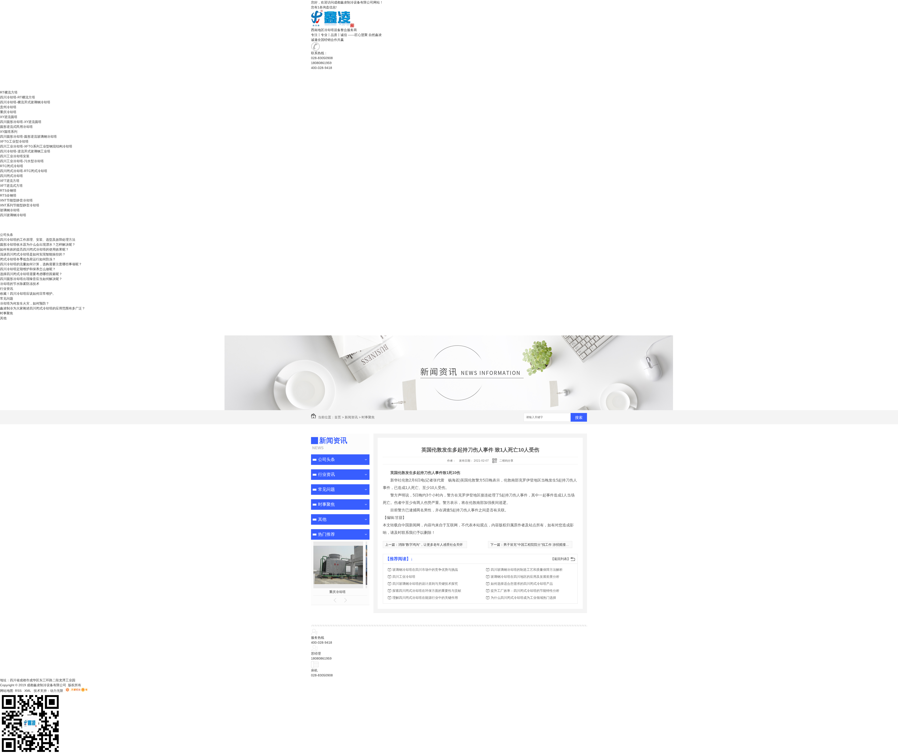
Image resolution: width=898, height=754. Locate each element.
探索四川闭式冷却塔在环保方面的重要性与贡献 (426, 590)
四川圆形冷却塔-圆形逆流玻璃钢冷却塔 (28, 136)
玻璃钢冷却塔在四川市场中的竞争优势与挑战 (425, 569)
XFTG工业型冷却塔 (14, 141)
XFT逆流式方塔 (11, 185)
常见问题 (6, 298)
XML (28, 691)
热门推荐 (326, 534)
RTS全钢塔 (8, 190)
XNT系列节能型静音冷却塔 (19, 205)
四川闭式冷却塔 (11, 176)
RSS (18, 691)
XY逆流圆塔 (8, 82)
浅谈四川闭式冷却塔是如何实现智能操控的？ (32, 254)
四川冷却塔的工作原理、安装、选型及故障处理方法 (37, 239)
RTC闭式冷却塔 (11, 166)
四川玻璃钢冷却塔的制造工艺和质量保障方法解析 (527, 569)
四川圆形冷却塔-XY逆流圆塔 (20, 122)
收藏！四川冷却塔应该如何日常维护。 (28, 293)
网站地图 (6, 691)
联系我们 (6, 333)
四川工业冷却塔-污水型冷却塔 (22, 161)
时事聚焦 (6, 313)
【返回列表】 (560, 559)
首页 (337, 417)
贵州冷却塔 (8, 107)
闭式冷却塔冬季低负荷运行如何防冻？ (28, 259)
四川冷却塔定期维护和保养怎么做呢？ (28, 269)
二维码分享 (506, 460)
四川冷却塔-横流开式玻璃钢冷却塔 (25, 102)
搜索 (579, 418)
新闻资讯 (6, 230)
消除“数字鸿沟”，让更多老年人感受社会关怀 (430, 544)
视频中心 (6, 220)
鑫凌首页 (6, 73)
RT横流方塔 (9, 77)
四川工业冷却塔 (403, 576)
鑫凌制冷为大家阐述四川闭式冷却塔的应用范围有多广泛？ (42, 308)
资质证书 (6, 323)
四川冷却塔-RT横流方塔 (17, 97)
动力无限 (56, 691)
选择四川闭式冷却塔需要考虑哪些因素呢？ (31, 274)
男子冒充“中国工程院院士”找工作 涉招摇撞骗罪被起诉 (542, 544)
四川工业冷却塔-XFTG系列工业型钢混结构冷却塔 (36, 146)
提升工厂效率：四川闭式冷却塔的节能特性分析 (525, 590)
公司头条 (6, 235)
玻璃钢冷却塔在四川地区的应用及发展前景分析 (525, 576)
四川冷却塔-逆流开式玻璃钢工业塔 (25, 151)
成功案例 (6, 225)
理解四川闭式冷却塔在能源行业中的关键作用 (425, 598)
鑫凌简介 (6, 328)
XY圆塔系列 (8, 131)
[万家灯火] (76, 691)
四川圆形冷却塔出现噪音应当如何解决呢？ (31, 279)
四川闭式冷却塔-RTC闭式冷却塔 (23, 171)
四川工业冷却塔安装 (14, 156)
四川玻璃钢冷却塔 (13, 215)
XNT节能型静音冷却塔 (16, 200)
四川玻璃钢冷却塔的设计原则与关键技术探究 (425, 583)
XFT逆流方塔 (9, 181)
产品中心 (6, 87)
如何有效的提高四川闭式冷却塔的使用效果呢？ (34, 249)
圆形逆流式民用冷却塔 (16, 127)
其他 (3, 318)
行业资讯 (6, 289)
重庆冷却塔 (8, 112)
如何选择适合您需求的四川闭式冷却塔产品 (522, 583)
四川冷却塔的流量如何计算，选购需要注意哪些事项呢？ (41, 264)
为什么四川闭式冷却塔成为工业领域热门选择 (523, 598)
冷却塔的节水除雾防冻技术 (19, 284)
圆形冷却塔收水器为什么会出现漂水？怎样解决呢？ (37, 244)
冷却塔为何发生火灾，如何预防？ (24, 303)
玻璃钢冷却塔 (10, 210)
